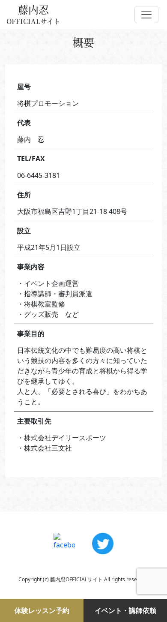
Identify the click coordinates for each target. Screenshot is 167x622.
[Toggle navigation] (146, 14)
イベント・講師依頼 (125, 610)
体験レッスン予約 (42, 610)
